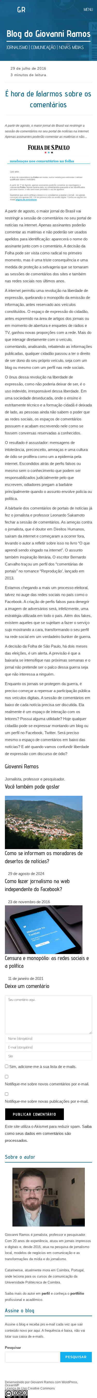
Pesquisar (13, 1348)
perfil (46, 1293)
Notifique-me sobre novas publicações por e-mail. (46, 1101)
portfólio (77, 1293)
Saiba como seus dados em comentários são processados (48, 1133)
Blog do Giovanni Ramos (49, 33)
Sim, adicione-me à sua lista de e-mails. (42, 1066)
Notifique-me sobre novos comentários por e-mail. (47, 1084)
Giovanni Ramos (22, 766)
